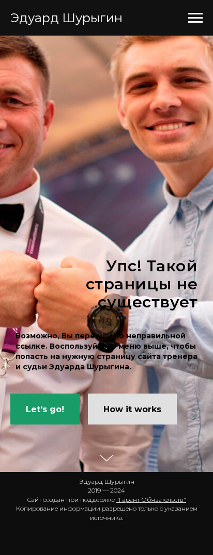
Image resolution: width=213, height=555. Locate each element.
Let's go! (45, 492)
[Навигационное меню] (195, 18)
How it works (132, 492)
